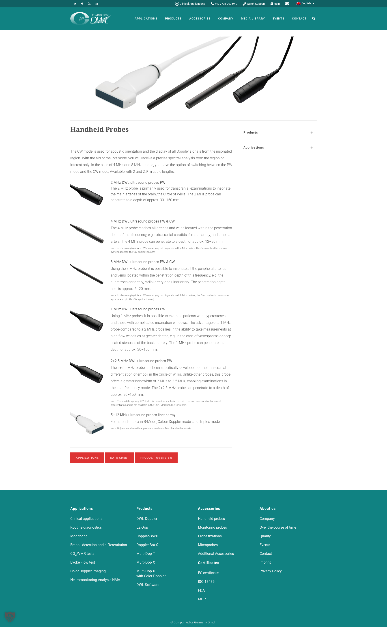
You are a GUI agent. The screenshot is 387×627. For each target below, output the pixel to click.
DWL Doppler (146, 519)
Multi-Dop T (145, 553)
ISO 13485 (206, 581)
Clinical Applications (192, 3)
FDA (201, 590)
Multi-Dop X (145, 562)
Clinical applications (86, 519)
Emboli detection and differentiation (98, 545)
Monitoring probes (212, 527)
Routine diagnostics (86, 527)
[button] (10, 617)
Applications (87, 457)
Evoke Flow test (82, 562)
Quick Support (256, 3)
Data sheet (119, 457)
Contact (266, 553)
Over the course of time (278, 527)
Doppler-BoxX (147, 536)
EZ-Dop (142, 527)
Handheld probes (211, 519)
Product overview (156, 457)
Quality (265, 536)
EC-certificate (208, 573)
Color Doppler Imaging (88, 571)
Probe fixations (210, 536)
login (277, 3)
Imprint (265, 562)
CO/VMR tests (82, 553)
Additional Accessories (216, 553)
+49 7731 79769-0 (226, 3)
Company (267, 519)
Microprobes (208, 545)
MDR (202, 599)
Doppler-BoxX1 (148, 545)
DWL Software (147, 585)
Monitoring (79, 536)
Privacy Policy (271, 571)
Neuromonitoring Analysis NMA (95, 580)
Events (265, 545)
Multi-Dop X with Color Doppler (151, 573)
